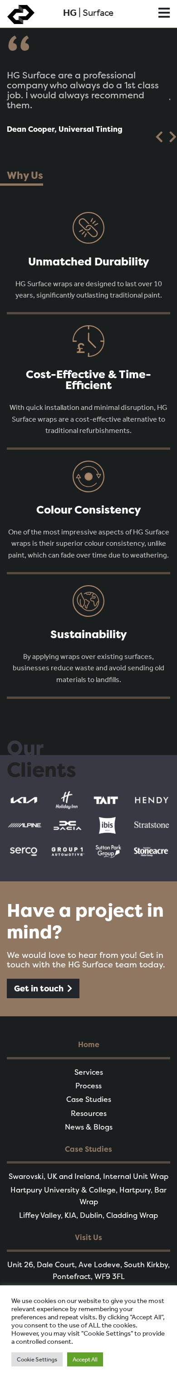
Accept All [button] (85, 1359)
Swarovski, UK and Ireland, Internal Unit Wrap (88, 1176)
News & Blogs (89, 1127)
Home (88, 1044)
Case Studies (88, 1099)
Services (88, 1072)
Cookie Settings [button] (37, 1359)
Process (88, 1086)
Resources (89, 1113)
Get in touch (39, 988)
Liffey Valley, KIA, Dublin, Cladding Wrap (88, 1215)
